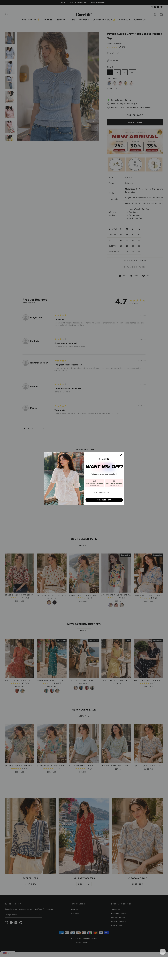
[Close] (121, 455)
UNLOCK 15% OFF (104, 500)
